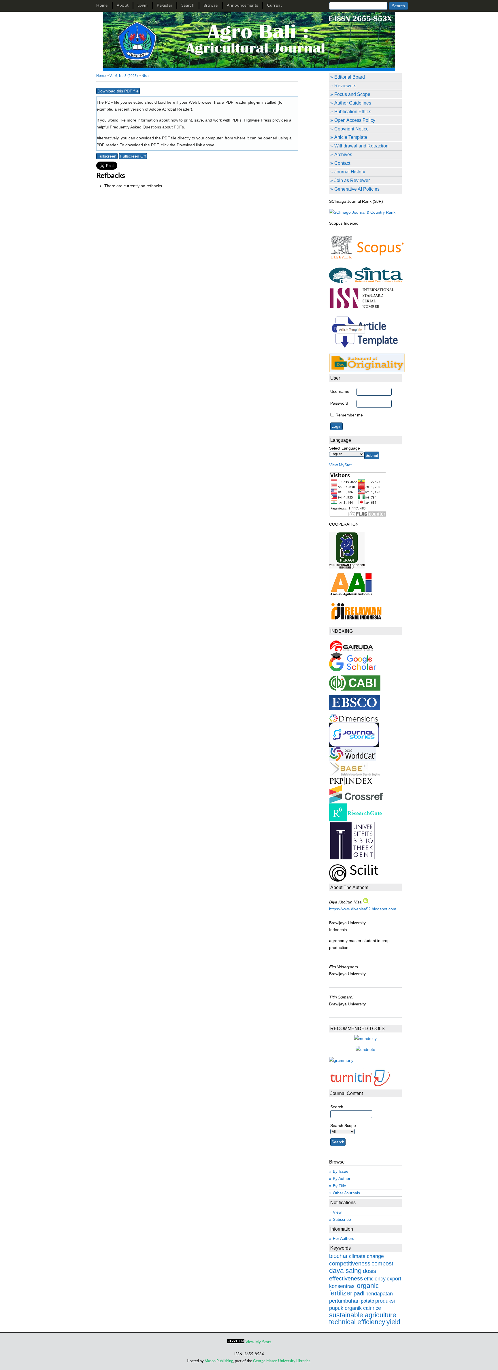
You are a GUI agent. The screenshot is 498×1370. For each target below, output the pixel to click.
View (337, 1212)
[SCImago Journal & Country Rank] (362, 212)
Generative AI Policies (357, 189)
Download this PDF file (118, 91)
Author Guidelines (352, 102)
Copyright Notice (351, 128)
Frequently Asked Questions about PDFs (147, 127)
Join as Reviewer (352, 180)
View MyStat (340, 465)
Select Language (344, 448)
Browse (210, 5)
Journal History (349, 171)
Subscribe (342, 1219)
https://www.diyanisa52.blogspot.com (362, 909)
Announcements (242, 5)
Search (187, 5)
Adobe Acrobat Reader (170, 109)
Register (165, 5)
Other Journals (346, 1193)
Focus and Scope (352, 94)
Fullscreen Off (133, 156)
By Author (341, 1178)
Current (274, 5)
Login (142, 5)
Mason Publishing (219, 1361)
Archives (343, 154)
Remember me (349, 415)
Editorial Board (349, 76)
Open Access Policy (354, 120)
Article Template (350, 137)
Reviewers (345, 85)
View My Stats (258, 1341)
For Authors (343, 1238)
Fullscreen (106, 156)
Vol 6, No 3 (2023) (124, 76)
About (123, 5)
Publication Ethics (352, 111)
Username (339, 391)
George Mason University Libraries (281, 1361)
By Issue (340, 1171)
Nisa (145, 76)
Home (102, 5)
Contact (342, 163)
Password (339, 403)
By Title (339, 1185)
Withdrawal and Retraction (361, 145)
